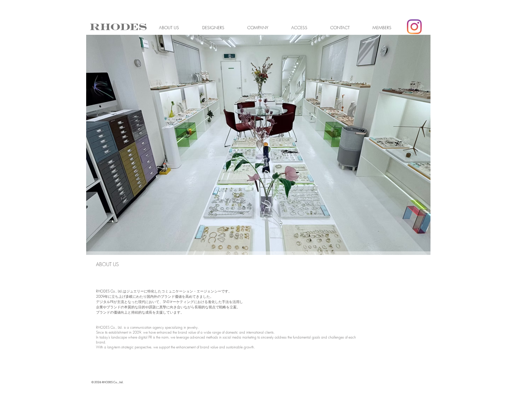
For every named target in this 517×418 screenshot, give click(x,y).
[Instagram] (414, 26)
